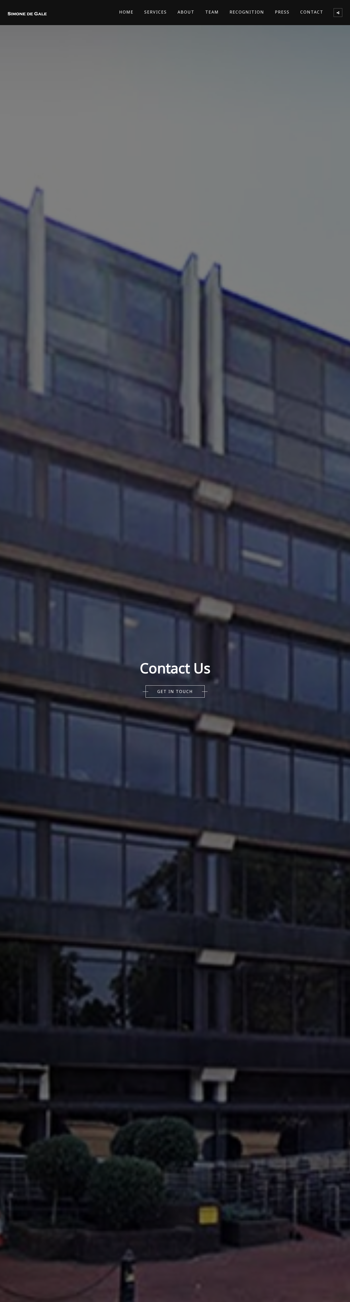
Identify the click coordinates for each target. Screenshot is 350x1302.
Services (155, 12)
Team (212, 12)
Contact (311, 12)
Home (126, 12)
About (186, 12)
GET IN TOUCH (175, 691)
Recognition (247, 12)
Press (282, 12)
